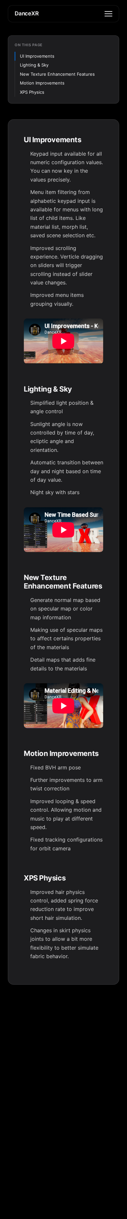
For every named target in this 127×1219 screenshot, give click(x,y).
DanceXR (27, 13)
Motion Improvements (42, 83)
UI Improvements (37, 56)
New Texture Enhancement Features (57, 74)
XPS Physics (32, 92)
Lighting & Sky (34, 65)
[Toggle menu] (108, 13)
